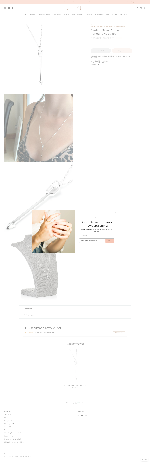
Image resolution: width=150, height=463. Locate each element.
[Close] (116, 212)
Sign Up (109, 240)
